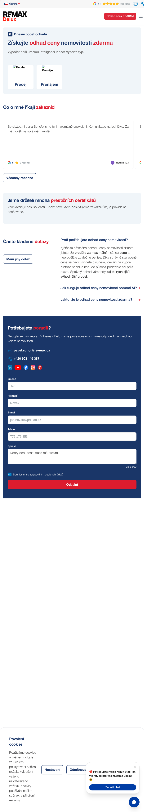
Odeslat (72, 484)
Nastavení (52, 769)
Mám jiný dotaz (18, 259)
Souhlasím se (21, 475)
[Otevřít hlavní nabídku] (141, 16)
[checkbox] (9, 474)
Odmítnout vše (81, 769)
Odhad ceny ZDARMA (120, 16)
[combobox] (12, 4)
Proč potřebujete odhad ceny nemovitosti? (94, 240)
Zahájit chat (112, 787)
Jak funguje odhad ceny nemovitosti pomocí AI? (98, 288)
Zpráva (12, 446)
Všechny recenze (19, 178)
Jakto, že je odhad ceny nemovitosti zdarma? (96, 299)
